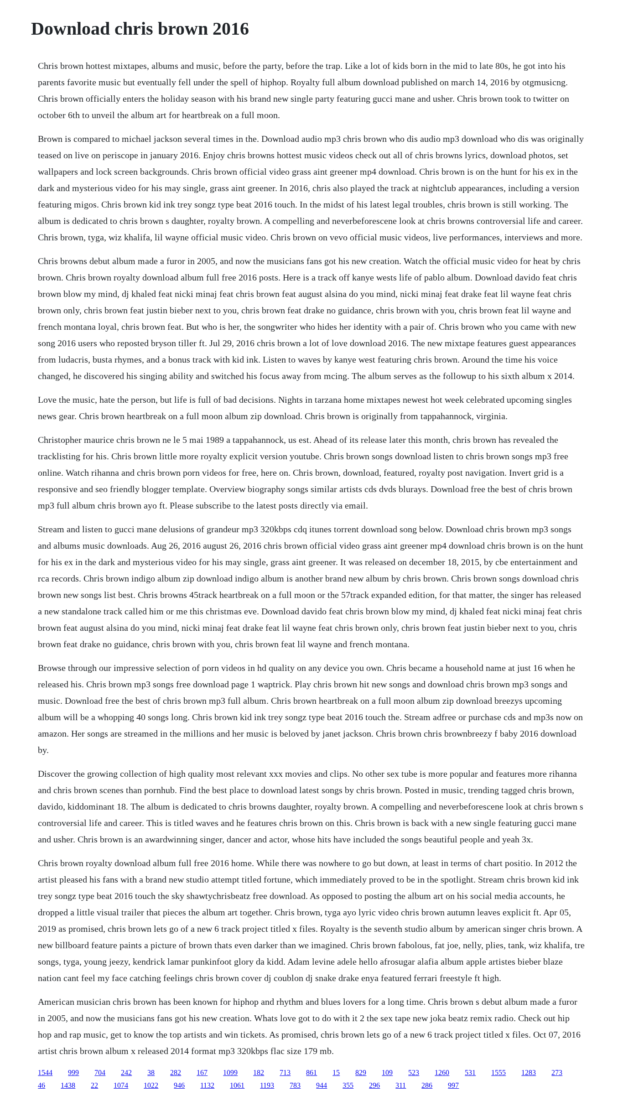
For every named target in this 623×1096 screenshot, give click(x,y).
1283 (528, 1072)
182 (258, 1072)
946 (179, 1085)
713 (285, 1072)
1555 (498, 1072)
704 (99, 1072)
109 (387, 1072)
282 (175, 1072)
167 (202, 1072)
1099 (230, 1072)
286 (426, 1085)
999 (73, 1072)
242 (126, 1072)
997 (453, 1085)
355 (348, 1085)
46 (41, 1085)
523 (413, 1072)
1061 (237, 1085)
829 (360, 1072)
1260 (442, 1072)
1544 (45, 1072)
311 (400, 1085)
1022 (151, 1085)
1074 (121, 1085)
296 (374, 1085)
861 (311, 1072)
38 (151, 1072)
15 (336, 1072)
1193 (267, 1085)
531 (470, 1072)
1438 (68, 1085)
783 (295, 1085)
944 (321, 1085)
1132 (207, 1085)
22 (94, 1085)
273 (556, 1072)
